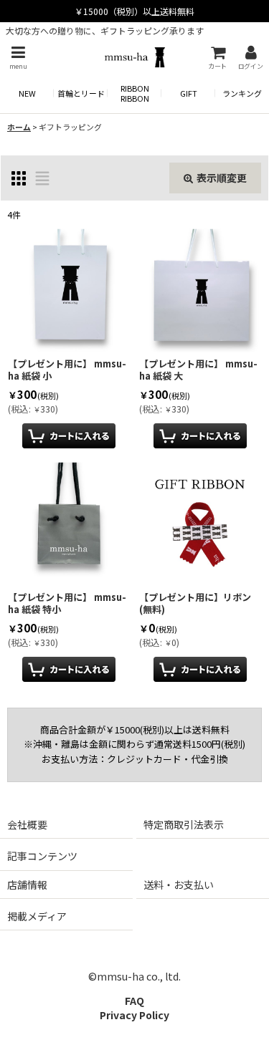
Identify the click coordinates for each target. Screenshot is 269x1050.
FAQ (134, 1000)
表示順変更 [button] (222, 177)
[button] (18, 57)
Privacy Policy (134, 1015)
